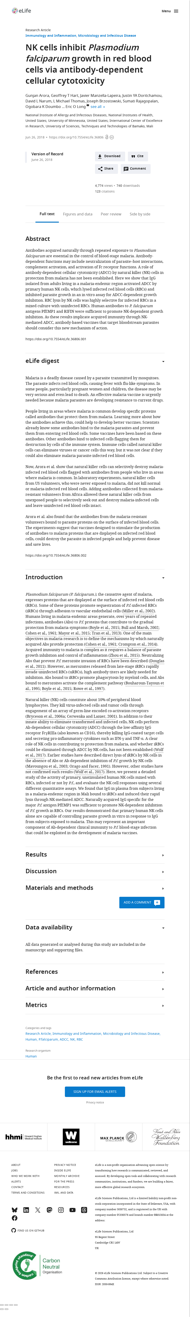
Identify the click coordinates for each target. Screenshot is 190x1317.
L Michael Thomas (69, 101)
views (104, 185)
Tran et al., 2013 (106, 633)
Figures (77, 214)
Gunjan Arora (37, 95)
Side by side (140, 214)
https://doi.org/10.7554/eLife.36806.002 (55, 555)
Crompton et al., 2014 (137, 644)
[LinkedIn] (26, 1212)
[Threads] (84, 1212)
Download (112, 156)
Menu (166, 11)
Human (31, 1039)
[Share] (6, 1305)
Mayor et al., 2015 (74, 633)
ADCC (64, 1039)
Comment (139, 170)
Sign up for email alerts (95, 1091)
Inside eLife (62, 1170)
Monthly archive (67, 1176)
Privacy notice (95, 1102)
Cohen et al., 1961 (40, 633)
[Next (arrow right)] (6, 1309)
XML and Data (63, 1192)
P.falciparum (48, 1039)
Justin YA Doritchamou (142, 95)
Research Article (38, 30)
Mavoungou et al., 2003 (47, 766)
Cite (140, 156)
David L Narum (38, 101)
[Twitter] (38, 1212)
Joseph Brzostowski (104, 101)
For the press (64, 1181)
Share (108, 169)
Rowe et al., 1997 (88, 689)
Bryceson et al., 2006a (46, 716)
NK (72, 1039)
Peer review (111, 214)
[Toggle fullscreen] (11, 1305)
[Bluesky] (14, 1212)
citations (105, 191)
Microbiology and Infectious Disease (107, 36)
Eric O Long (76, 107)
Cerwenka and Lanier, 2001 (91, 716)
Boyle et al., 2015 (104, 628)
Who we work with (25, 1176)
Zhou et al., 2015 (124, 655)
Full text (47, 214)
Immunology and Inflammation (50, 36)
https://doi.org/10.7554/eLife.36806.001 (55, 339)
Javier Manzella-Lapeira (100, 95)
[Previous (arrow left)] (2, 1309)
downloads (128, 185)
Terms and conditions (27, 1192)
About (16, 1165)
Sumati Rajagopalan (140, 101)
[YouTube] (72, 1212)
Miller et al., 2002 (138, 611)
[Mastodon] (49, 1212)
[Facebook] (14, 1220)
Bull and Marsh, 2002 (139, 628)
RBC (80, 1039)
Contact (17, 1187)
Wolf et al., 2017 (89, 772)
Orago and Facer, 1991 (89, 766)
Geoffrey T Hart (64, 95)
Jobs (14, 1170)
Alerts (16, 1181)
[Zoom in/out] (16, 1305)
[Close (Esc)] (2, 1305)
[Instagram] (61, 1212)
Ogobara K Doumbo (43, 107)
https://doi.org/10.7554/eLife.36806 (76, 137)
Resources (62, 1187)
